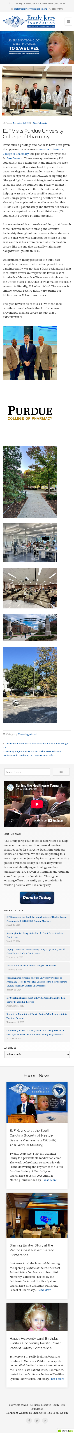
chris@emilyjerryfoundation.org (30, 8)
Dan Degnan (14, 158)
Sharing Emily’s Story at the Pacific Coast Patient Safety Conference (32, 1250)
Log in (64, 1412)
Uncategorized (27, 734)
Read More (50, 1180)
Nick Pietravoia (40, 123)
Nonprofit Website (17, 1412)
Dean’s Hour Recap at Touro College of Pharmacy (31, 965)
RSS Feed (53, 1412)
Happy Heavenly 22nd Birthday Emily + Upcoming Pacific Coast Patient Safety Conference (35, 1343)
